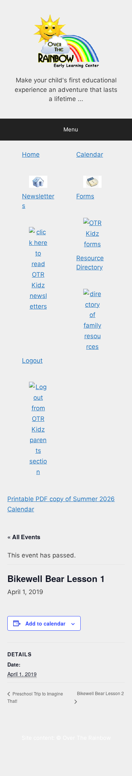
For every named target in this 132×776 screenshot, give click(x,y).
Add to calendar (45, 623)
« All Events (23, 537)
